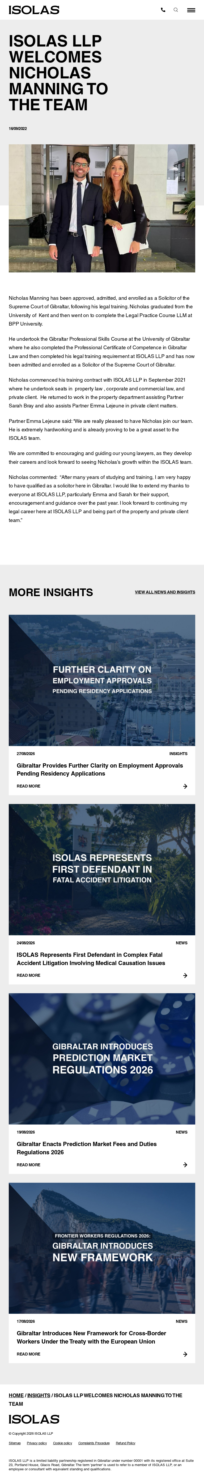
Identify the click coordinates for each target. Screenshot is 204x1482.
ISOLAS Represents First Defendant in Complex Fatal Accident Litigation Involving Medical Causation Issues (102, 894)
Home (16, 1395)
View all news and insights (165, 592)
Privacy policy (37, 1443)
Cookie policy (62, 1443)
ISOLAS (34, 10)
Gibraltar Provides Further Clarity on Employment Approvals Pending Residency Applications (102, 705)
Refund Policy (125, 1443)
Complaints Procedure (94, 1443)
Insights (38, 1395)
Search (175, 9)
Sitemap (15, 1443)
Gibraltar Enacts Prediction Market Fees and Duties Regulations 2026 (102, 1083)
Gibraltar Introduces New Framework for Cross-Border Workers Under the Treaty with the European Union (102, 1273)
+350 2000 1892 (163, 9)
